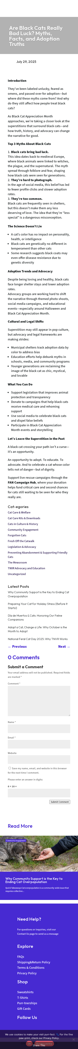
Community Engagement (23, 530)
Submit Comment (60, 801)
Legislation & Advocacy (22, 547)
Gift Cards (24, 1009)
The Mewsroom (17, 562)
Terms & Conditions (30, 967)
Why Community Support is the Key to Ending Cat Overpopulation (34, 880)
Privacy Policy (27, 973)
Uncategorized (17, 574)
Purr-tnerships (27, 1003)
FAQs (20, 956)
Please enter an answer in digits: (25, 779)
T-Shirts (22, 998)
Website (12, 753)
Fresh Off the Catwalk (21, 541)
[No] (73, 1039)
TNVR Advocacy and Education (26, 568)
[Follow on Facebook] (20, 1027)
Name (12, 722)
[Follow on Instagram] (27, 1027)
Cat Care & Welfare (19, 512)
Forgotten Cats (17, 535)
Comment (14, 683)
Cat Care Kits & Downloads (24, 518)
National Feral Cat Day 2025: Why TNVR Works (38, 639)
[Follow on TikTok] (33, 1027)
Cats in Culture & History (23, 524)
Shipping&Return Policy (33, 962)
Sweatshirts (25, 992)
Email (12, 737)
